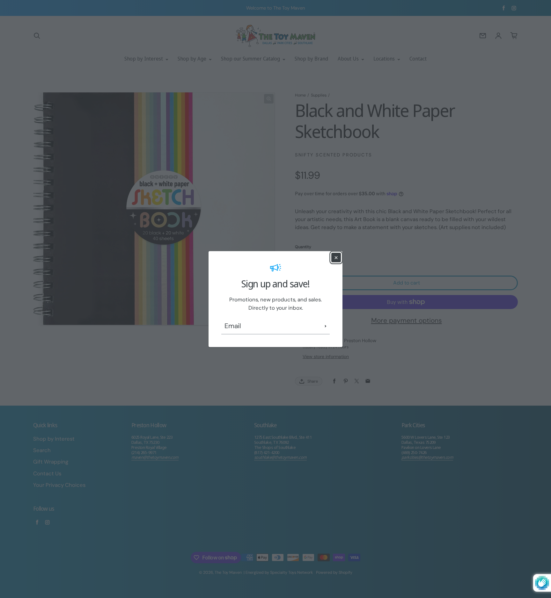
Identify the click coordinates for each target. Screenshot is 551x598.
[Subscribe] (326, 326)
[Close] (336, 257)
